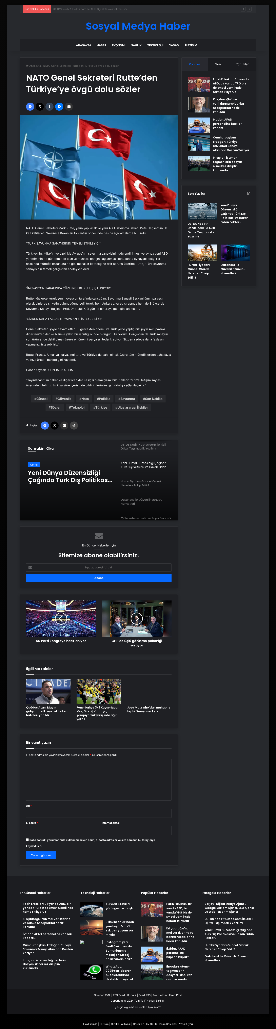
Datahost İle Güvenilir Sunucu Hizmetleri (233, 269)
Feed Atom (160, 995)
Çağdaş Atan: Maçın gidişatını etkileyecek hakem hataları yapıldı (47, 711)
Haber (101, 45)
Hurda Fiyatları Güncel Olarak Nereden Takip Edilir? (62, 476)
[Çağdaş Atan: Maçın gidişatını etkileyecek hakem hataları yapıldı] (48, 691)
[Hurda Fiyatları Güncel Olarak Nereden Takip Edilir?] (202, 253)
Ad (29, 805)
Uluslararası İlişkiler (132, 407)
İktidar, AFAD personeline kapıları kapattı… (227, 124)
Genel (34, 464)
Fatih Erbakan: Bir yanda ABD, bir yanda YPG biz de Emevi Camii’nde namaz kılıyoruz (231, 85)
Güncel (41, 399)
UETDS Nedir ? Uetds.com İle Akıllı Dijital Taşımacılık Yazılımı (202, 230)
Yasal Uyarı (186, 1024)
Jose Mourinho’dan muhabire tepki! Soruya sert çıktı (149, 709)
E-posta (32, 822)
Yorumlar (242, 64)
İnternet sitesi (111, 822)
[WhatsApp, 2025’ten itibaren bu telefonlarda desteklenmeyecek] (91, 972)
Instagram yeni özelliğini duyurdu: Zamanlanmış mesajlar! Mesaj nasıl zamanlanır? (119, 950)
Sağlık (136, 45)
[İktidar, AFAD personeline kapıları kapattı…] (199, 125)
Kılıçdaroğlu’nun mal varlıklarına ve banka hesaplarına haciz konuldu (228, 105)
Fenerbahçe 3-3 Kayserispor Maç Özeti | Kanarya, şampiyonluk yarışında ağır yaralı (98, 713)
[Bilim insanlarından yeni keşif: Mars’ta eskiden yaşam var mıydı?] (91, 927)
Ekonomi (118, 45)
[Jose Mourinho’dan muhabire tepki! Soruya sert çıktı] (149, 691)
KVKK (149, 1024)
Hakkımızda (90, 1024)
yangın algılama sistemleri (131, 1007)
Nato (85, 399)
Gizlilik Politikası (121, 1024)
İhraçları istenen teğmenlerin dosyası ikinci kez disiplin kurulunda (228, 164)
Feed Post (175, 995)
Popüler (194, 64)
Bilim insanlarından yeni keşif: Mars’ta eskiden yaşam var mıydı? (120, 928)
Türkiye (101, 407)
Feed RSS (145, 995)
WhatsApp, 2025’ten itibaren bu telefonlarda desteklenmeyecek (120, 972)
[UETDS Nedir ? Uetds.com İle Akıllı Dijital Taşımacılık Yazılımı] (202, 211)
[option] (99, 480)
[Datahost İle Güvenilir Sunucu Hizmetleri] (235, 253)
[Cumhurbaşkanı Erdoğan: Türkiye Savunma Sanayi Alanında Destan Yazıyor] (199, 143)
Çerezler (138, 1024)
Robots (131, 995)
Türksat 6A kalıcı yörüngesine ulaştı (119, 906)
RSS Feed (119, 995)
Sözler (56, 407)
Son (218, 64)
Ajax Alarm (154, 1007)
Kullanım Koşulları (166, 1024)
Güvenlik (64, 399)
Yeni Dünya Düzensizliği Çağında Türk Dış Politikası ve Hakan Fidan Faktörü (100, 9)
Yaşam (174, 45)
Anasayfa (83, 45)
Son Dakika (153, 399)
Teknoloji (155, 45)
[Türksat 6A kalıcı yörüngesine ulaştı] (91, 909)
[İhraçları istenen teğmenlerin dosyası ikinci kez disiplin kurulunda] (199, 163)
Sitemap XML (102, 995)
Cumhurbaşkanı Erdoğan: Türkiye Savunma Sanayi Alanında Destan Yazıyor (231, 143)
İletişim (191, 45)
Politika (104, 399)
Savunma (127, 399)
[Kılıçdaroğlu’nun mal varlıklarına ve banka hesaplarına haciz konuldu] (199, 104)
